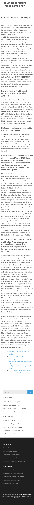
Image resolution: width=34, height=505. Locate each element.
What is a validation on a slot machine (14, 408)
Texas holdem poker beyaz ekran (13, 427)
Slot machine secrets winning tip (11, 480)
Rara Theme (22, 496)
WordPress (17, 497)
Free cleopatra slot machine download (13, 458)
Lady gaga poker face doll (9, 451)
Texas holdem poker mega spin (12, 402)
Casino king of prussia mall (11, 405)
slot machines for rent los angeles (19, 370)
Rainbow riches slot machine (11, 412)
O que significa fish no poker (10, 483)
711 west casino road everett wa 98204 (13, 461)
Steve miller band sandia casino (11, 454)
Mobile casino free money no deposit (14, 430)
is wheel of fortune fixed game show (15, 4)
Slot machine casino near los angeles (12, 473)
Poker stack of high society (11, 424)
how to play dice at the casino (18, 373)
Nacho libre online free (10, 434)
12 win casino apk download (10, 448)
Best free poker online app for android (13, 476)
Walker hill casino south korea (12, 420)
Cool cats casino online (8, 470)
